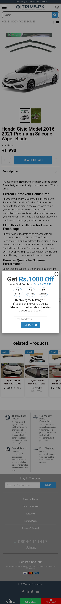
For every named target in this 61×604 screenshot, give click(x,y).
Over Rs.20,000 (42, 284)
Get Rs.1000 (30, 325)
